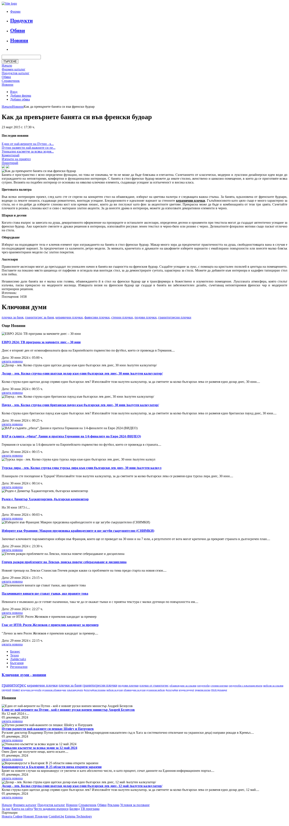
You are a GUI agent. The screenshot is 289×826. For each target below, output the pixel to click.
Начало (7, 65)
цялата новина (12, 361)
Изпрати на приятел (16, 159)
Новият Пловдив (35, 816)
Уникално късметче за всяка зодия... (28, 151)
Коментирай (10, 155)
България (16, 663)
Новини (19, 40)
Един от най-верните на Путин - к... (28, 144)
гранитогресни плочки (174, 317)
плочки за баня (12, 317)
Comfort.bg (56, 816)
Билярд (74, 809)
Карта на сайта (22, 809)
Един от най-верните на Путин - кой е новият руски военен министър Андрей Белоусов (68, 710)
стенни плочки (122, 317)
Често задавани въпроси (51, 809)
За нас (6, 809)
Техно (14, 655)
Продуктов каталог (51, 805)
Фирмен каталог (13, 69)
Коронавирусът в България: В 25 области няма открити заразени (52, 767)
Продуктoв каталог (15, 73)
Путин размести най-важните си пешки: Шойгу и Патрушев (48, 729)
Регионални (19, 667)
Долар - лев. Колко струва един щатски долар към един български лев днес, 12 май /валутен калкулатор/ (82, 786)
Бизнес (15, 651)
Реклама (113, 805)
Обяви (17, 30)
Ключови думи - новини (24, 675)
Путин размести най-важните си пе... (28, 147)
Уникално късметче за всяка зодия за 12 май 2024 (39, 748)
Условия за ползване (135, 805)
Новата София (12, 816)
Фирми (15, 11)
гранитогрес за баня (39, 317)
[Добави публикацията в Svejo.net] (7, 167)
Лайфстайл (18, 659)
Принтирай (10, 163)
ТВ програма (90, 809)
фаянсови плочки (97, 317)
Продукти (21, 20)
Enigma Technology (78, 816)
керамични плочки (69, 317)
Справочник (11, 81)
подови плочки (146, 317)
